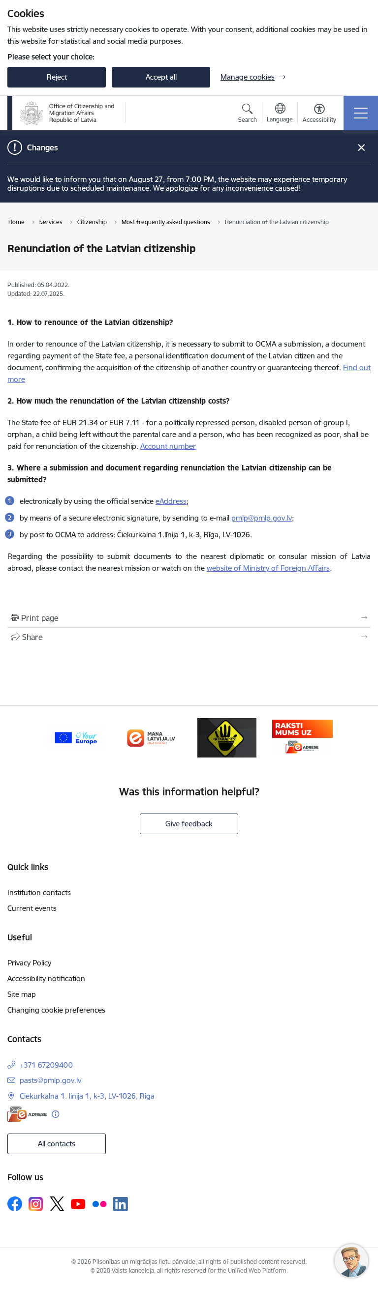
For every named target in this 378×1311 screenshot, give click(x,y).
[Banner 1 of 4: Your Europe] (75, 737)
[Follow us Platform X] (57, 1203)
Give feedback (189, 823)
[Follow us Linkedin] (120, 1204)
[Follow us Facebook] (14, 1203)
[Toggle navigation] (361, 113)
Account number (168, 446)
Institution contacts (39, 892)
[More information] (55, 1114)
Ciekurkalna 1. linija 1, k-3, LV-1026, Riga (87, 1096)
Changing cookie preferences (56, 1010)
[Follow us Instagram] (36, 1204)
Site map (21, 994)
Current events (32, 908)
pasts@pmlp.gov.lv (50, 1080)
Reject (57, 77)
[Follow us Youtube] (78, 1203)
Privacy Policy (29, 962)
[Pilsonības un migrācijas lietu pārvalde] (67, 113)
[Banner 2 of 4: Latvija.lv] (151, 737)
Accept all (161, 77)
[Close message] (361, 148)
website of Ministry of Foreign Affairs (268, 568)
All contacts (56, 1143)
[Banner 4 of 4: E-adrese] (302, 737)
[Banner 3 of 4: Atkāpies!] (226, 737)
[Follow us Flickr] (99, 1203)
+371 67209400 (46, 1065)
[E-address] (27, 1114)
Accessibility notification (46, 978)
